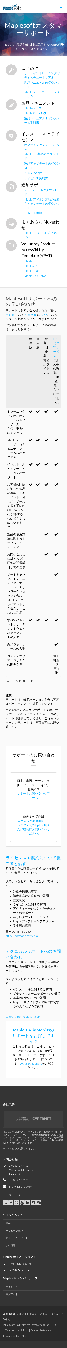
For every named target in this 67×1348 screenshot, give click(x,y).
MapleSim (30, 265)
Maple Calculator (35, 276)
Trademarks (9, 1335)
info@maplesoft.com (20, 1186)
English (20, 1313)
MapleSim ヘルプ (35, 113)
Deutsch (43, 1313)
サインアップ (13, 1286)
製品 (8, 1223)
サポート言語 (33, 213)
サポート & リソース (17, 1238)
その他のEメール (19, 1270)
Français (31, 1313)
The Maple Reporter (20, 1263)
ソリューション (14, 1230)
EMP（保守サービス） (56, 347)
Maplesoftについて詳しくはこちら (20, 1148)
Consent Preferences (41, 1330)
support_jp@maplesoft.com (23, 1016)
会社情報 (10, 1245)
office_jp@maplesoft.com (22, 935)
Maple (28, 260)
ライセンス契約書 (36, 178)
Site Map (21, 1335)
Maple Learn (32, 270)
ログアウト (12, 1294)
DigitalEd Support (30, 1063)
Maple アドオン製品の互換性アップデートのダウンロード (42, 204)
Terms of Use (12, 1330)
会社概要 (9, 1104)
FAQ (44, 314)
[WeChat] (38, 1202)
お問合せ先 (10, 1159)
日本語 (55, 1313)
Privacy (24, 1330)
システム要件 (33, 173)
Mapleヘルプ (32, 108)
